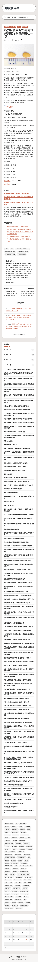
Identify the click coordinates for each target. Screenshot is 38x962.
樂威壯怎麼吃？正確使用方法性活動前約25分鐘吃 (17, 630)
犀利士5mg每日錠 (27, 882)
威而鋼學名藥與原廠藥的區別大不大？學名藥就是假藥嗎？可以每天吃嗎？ (19, 773)
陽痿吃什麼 (20, 902)
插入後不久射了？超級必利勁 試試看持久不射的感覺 (18, 485)
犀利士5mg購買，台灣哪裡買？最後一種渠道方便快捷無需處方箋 (19, 510)
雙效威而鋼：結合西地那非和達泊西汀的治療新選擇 (18, 722)
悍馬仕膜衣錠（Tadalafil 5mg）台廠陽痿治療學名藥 (18, 763)
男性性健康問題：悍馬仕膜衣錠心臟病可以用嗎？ (17, 680)
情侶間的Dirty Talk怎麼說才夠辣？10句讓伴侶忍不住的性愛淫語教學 (19, 795)
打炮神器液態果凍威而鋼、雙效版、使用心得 (16, 702)
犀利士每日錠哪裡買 (24, 891)
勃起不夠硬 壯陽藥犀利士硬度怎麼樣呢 (14, 470)
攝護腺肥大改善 (27, 854)
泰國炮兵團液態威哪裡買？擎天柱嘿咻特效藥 (16, 709)
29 (26, 940)
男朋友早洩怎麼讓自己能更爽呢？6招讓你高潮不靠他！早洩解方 (18, 789)
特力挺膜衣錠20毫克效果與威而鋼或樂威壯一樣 (17, 689)
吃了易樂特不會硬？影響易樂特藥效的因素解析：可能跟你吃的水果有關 (19, 414)
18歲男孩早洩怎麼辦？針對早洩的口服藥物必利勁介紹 (19, 661)
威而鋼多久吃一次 (24, 835)
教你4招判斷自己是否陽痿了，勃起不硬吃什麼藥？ (18, 595)
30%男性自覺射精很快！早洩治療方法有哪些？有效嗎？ (18, 379)
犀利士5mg (7, 184)
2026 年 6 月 (7, 360)
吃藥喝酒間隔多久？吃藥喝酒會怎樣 (14, 623)
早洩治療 (26, 860)
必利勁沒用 (14, 846)
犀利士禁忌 (7, 894)
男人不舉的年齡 (15, 894)
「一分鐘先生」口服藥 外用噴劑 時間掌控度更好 (17, 369)
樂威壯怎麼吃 (7, 871)
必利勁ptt (15, 840)
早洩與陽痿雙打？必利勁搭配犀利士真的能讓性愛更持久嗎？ (19, 458)
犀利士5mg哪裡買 (9, 502)
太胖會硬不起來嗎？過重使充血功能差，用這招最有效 (19, 422)
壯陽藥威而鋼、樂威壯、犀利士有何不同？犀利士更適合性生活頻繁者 (19, 738)
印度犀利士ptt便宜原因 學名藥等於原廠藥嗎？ (16, 542)
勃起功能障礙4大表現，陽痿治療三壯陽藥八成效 (17, 560)
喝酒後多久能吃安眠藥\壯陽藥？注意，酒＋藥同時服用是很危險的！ (18, 607)
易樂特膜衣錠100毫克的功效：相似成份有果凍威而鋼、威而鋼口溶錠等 (18, 684)
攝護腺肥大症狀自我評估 (10, 857)
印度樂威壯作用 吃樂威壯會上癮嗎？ (14, 803)
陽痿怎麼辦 (24, 27)
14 (22, 932)
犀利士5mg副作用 (28, 877)
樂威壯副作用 (7, 868)
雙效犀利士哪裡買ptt (9, 908)
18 (9, 936)
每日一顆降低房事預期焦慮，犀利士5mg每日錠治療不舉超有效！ (19, 670)
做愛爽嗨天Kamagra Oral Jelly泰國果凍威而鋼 (16, 698)
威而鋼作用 (7, 832)
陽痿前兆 (14, 902)
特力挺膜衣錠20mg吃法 (10, 254)
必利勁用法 (21, 846)
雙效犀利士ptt (15, 905)
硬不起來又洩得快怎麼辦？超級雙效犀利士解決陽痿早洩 (19, 534)
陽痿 (25, 899)
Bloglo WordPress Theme (19, 959)
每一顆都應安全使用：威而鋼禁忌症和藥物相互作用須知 (19, 618)
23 (31, 936)
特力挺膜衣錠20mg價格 (10, 251)
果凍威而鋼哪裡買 (8, 866)
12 (13, 932)
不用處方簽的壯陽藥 (9, 823)
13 (18, 932)
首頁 (5, 17)
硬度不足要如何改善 (9, 897)
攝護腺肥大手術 (18, 854)
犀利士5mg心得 (8, 474)
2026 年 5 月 (7, 365)
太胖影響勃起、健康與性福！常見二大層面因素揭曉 (18, 419)
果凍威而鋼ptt (24, 863)
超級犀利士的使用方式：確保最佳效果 (17, 226)
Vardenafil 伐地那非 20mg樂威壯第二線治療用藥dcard (19, 643)
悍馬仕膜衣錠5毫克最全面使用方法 (13, 785)
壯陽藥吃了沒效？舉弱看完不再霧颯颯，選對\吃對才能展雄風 (18, 556)
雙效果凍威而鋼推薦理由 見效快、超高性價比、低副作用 (19, 524)
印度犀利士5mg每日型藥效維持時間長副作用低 (20, 229)
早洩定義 (20, 860)
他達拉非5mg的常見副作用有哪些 (13, 489)
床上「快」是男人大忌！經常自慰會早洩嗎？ (19, 236)
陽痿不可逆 (7, 902)
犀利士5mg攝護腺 (8, 882)
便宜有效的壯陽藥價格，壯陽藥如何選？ (15, 432)
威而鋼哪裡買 (15, 835)
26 (14, 940)
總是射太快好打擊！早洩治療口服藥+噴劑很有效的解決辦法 (18, 374)
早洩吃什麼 (13, 860)
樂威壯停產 (22, 866)
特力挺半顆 (18, 249)
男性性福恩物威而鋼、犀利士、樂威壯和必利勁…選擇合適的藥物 (18, 653)
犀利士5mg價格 (19, 877)
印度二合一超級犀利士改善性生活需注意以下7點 (17, 706)
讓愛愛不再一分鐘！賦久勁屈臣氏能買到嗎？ (16, 665)
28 (22, 940)
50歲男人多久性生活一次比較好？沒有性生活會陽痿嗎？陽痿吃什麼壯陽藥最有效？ (18, 758)
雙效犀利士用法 (19, 908)
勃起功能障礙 (23, 823)
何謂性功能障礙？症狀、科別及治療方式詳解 (16, 481)
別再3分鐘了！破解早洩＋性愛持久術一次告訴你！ (18, 658)
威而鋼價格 (23, 832)
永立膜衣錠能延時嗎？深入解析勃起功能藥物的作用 (18, 781)
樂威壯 (12, 249)
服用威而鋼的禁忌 (14, 863)
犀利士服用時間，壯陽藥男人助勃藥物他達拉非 (17, 448)
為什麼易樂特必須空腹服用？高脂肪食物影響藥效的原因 (19, 385)
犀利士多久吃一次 (16, 888)
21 (22, 936)
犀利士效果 (7, 891)
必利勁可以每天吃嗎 (9, 843)
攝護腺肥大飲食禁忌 (21, 857)
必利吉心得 (29, 849)
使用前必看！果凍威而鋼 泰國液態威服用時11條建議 (18, 546)
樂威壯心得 (23, 868)
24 (5, 940)
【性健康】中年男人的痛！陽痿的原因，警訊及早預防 (19, 777)
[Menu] (32, 8)
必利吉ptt (15, 849)
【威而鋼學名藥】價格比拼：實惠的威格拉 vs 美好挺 (18, 627)
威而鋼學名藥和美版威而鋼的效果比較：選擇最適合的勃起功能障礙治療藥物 (19, 767)
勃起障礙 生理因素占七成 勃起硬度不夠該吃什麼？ (18, 603)
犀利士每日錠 (14, 891)
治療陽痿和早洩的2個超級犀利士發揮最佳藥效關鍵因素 (18, 747)
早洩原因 (7, 860)
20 (18, 936)
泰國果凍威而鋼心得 (24, 871)
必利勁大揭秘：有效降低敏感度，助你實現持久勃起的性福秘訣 (19, 390)
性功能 (6, 852)
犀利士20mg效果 (8, 885)
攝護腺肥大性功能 (8, 854)
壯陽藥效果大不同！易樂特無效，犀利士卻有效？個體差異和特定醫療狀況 (19, 436)
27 (18, 940)
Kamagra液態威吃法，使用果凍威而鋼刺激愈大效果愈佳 (19, 497)
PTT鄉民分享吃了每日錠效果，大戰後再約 (15, 478)
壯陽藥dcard (27, 826)
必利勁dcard (7, 840)
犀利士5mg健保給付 (9, 877)
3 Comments (26, 40)
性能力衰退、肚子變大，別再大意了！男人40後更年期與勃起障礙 (19, 613)
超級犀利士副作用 (8, 899)
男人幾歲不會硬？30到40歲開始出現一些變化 (16, 592)
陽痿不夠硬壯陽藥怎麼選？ (11, 492)
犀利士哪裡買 (7, 888)
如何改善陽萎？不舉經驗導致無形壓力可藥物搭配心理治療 (19, 550)
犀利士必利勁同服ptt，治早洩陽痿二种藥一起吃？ (17, 570)
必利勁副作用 (22, 840)
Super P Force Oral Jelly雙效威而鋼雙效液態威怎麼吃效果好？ (18, 565)
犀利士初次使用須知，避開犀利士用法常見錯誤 (17, 410)
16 (30, 932)
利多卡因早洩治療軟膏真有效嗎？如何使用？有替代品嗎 (19, 811)
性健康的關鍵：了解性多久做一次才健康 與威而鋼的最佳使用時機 (19, 732)
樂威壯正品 (15, 871)
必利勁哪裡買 (18, 843)
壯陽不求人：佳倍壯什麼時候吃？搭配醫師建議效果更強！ (19, 453)
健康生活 (7, 27)
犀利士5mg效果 (18, 882)
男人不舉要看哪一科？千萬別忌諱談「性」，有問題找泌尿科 (18, 587)
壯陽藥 (20, 826)
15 (26, 932)
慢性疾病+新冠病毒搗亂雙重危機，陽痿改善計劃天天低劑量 (18, 401)
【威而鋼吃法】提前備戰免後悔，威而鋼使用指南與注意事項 (19, 635)
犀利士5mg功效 (8, 441)
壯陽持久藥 (13, 27)
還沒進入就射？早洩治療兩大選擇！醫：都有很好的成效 (19, 396)
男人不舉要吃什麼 (24, 894)
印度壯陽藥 (12, 8)
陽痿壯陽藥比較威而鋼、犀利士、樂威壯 (15, 467)
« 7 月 (6, 947)
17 (5, 936)
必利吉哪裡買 (22, 849)
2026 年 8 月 (7, 349)
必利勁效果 (7, 846)
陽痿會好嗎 (28, 902)
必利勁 (28, 837)
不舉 (16, 823)
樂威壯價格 (29, 866)
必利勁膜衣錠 (29, 846)
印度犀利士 (14, 826)
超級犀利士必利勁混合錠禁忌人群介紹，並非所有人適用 (18, 203)
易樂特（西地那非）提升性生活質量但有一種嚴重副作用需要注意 (19, 427)
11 (9, 932)
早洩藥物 (7, 863)
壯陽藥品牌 (7, 829)
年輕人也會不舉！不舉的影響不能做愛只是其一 (17, 406)
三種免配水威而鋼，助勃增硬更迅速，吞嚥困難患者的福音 (19, 714)
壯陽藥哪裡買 (14, 829)
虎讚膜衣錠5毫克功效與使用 (12, 529)
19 (13, 936)
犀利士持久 (25, 888)
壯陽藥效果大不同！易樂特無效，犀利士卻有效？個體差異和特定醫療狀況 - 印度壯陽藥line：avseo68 (19, 326)
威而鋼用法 (22, 837)
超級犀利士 (10, 261)
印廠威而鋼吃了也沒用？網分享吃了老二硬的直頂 (17, 799)
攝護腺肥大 (12, 852)
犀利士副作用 (17, 885)
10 (5, 932)
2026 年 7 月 (7, 354)
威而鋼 (6, 249)
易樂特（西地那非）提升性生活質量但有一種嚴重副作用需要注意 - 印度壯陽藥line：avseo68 (19, 317)
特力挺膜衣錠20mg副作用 (23, 251)
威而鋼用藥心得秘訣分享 (11, 807)
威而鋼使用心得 (15, 832)
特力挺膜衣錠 (26, 249)
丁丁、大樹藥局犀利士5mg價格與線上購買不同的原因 (19, 514)
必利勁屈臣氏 (26, 843)
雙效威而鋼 (7, 905)
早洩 (29, 857)
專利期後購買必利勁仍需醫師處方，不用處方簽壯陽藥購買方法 (18, 198)
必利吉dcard (7, 849)
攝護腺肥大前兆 (21, 852)
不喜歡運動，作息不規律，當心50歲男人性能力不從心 (19, 599)
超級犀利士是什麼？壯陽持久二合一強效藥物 (16, 193)
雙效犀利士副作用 (23, 905)
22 (26, 936)
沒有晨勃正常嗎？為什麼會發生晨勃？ (14, 579)
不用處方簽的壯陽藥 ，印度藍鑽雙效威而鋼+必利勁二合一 (18, 519)
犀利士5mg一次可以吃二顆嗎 (23, 874)
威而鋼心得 (7, 837)
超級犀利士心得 (18, 899)
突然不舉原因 (18, 897)
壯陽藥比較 (22, 829)
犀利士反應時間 (26, 885)
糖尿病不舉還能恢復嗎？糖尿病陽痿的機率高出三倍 (18, 582)
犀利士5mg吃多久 (17, 880)
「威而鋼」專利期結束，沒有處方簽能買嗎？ (16, 742)
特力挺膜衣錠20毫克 (22, 254)
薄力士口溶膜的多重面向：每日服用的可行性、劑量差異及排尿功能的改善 (19, 675)
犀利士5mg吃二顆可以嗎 (10, 444)
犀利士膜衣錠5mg (9, 505)
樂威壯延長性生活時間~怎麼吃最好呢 (14, 538)
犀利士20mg (7, 181)
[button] (10, 282)
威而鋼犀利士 (14, 837)
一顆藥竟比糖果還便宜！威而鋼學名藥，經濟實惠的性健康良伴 (19, 694)
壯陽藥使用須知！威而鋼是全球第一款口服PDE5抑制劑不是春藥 (18, 574)
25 (9, 940)
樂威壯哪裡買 (15, 868)
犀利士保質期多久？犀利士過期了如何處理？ (16, 463)
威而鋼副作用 (7, 835)
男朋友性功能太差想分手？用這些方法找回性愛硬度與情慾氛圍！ (19, 648)
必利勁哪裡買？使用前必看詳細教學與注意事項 (17, 639)
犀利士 (18, 27)
